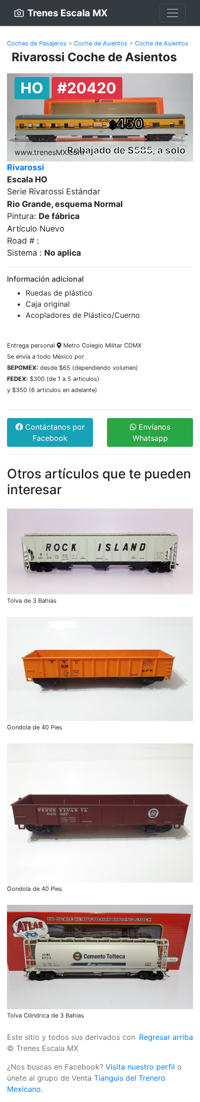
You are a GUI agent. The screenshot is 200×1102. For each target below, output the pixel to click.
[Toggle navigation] (173, 13)
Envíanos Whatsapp (152, 432)
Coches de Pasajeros (37, 43)
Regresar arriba (166, 1037)
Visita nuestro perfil (140, 1066)
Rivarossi (25, 167)
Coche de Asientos (100, 43)
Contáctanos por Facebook (54, 432)
